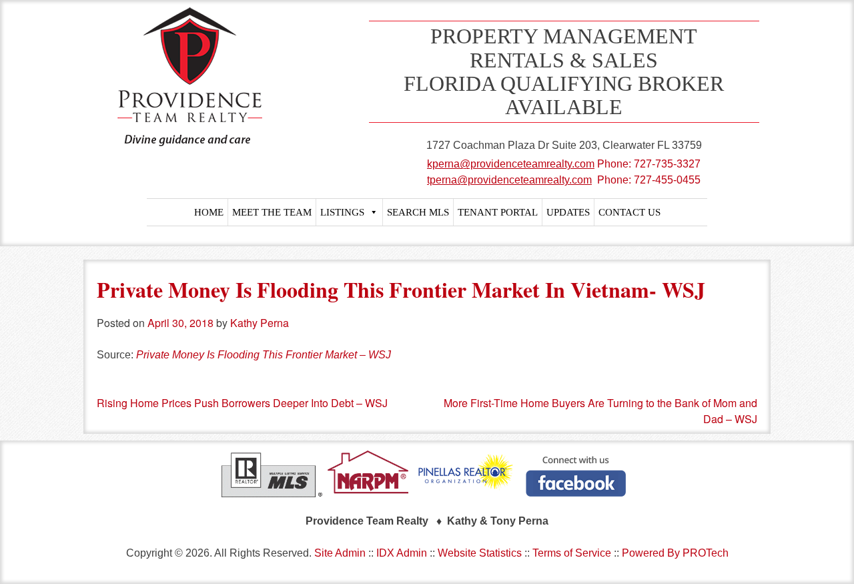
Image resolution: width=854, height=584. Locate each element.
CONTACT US (629, 212)
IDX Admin (401, 553)
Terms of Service (571, 553)
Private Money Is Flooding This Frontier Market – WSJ (263, 354)
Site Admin (340, 553)
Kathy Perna (259, 322)
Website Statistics (480, 553)
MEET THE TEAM (272, 212)
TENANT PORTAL (498, 212)
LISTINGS (342, 212)
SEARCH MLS (418, 212)
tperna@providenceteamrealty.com (509, 180)
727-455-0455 (667, 180)
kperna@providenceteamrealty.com (510, 164)
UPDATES (568, 212)
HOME (209, 212)
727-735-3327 (667, 164)
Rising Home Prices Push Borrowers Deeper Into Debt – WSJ (242, 402)
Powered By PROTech (675, 553)
